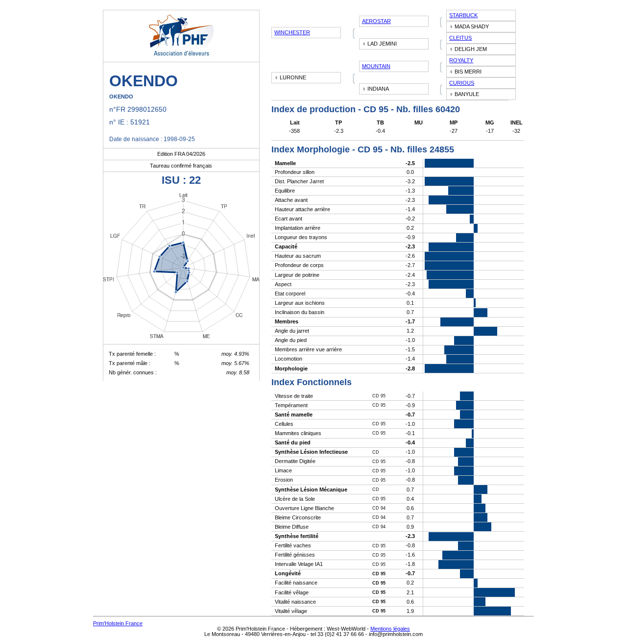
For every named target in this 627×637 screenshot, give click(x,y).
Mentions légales (390, 629)
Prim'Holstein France (118, 623)
